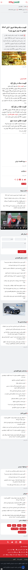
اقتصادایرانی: (23, 79)
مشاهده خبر (3, 213)
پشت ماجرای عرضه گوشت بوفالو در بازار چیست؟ (14, 285)
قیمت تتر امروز (22, 532)
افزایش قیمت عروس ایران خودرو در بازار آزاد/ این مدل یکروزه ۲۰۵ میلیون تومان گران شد (14, 333)
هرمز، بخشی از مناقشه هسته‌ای (18, 398)
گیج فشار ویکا (14, 529)
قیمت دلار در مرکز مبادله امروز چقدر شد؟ (16, 485)
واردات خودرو (11, 552)
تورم (9, 554)
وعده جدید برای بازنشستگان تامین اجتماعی (15, 329)
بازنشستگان (23, 552)
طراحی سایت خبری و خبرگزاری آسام (12, 567)
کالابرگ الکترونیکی (22, 549)
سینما (24, 525)
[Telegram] (12, 542)
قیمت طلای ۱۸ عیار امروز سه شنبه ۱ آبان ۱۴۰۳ (15, 195)
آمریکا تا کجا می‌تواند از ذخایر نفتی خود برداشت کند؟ (14, 281)
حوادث (14, 525)
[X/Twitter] (8, 542)
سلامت (19, 525)
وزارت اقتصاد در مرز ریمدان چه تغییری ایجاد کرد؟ (14, 288)
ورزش (25, 494)
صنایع (4, 554)
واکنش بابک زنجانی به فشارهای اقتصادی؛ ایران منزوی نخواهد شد (15, 292)
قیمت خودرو (23, 554)
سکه (23, 184)
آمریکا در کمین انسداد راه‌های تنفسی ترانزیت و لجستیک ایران (15, 394)
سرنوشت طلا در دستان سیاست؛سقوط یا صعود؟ (14, 198)
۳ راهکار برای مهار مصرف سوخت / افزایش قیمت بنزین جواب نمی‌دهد (14, 418)
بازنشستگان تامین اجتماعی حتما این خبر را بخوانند (13, 326)
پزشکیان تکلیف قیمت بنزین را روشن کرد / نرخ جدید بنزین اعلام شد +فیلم (15, 225)
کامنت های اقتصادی (21, 258)
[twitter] (22, 179)
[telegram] (25, 179)
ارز (14, 549)
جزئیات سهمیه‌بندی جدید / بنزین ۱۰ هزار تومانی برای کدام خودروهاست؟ (13, 338)
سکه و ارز (21, 6)
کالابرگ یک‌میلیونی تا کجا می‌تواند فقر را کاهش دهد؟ (14, 277)
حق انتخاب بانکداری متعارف (19, 401)
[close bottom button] (2, 569)
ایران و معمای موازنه (20, 383)
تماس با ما (19, 559)
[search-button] (26, 2)
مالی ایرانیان (23, 529)
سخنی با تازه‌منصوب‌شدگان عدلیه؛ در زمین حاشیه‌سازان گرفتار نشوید (15, 387)
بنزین (17, 552)
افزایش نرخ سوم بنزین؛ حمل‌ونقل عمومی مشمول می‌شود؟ (14, 269)
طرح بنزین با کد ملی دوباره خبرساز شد (17, 265)
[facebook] (20, 179)
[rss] (20, 542)
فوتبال (9, 525)
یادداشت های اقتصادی (20, 371)
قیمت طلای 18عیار (12, 114)
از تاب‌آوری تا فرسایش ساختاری (18, 380)
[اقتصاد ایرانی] (14, 2)
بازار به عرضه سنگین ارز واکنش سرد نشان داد (15, 471)
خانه (25, 6)
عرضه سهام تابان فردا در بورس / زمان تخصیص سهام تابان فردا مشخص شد (14, 481)
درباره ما (26, 559)
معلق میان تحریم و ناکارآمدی (18, 407)
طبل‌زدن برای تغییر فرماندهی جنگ (17, 391)
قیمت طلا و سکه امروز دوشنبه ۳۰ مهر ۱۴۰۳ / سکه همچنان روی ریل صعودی (14, 207)
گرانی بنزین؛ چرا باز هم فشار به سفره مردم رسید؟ (14, 262)
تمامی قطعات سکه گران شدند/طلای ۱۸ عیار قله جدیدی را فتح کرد (14, 202)
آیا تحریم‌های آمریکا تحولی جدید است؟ (16, 404)
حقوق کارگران (15, 554)
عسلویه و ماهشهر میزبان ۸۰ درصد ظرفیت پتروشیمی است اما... (13, 376)
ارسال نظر (22, 251)
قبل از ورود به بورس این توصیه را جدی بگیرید (15, 273)
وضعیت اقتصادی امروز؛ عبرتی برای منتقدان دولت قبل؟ (14, 297)
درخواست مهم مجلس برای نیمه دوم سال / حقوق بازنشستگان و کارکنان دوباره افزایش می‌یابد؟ (14, 342)
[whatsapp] (17, 179)
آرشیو (14, 559)
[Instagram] (16, 542)
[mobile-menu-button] (1, 2)
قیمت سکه (20, 86)
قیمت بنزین (9, 549)
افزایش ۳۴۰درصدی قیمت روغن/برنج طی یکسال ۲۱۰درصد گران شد (14, 423)
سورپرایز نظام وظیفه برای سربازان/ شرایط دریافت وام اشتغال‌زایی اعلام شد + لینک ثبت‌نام (14, 436)
